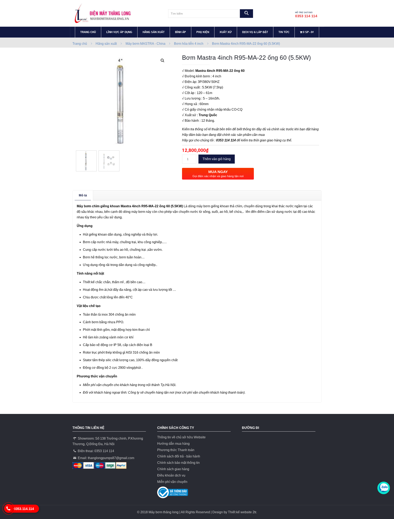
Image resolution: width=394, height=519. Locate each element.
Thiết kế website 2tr (242, 512)
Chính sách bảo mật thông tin (178, 462)
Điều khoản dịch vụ (171, 475)
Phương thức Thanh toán (175, 450)
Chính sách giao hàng (173, 469)
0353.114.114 (24, 509)
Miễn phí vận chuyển (172, 481)
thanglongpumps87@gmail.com (111, 458)
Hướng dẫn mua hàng (173, 443)
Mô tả (83, 195)
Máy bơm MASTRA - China (145, 43)
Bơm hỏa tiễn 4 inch (188, 43)
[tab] (83, 195)
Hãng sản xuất (106, 43)
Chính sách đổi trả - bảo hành (178, 456)
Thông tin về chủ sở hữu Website (181, 437)
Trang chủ (79, 43)
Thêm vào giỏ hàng (217, 159)
